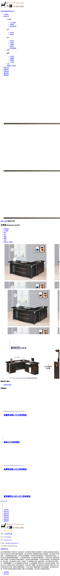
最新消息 (6, 73)
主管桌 (12, 42)
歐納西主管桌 (7, 384)
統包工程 (6, 67)
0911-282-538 (7, 540)
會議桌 (12, 44)
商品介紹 (6, 16)
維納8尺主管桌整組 (12, 442)
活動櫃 (12, 58)
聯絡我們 (6, 11)
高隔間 (12, 24)
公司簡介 (6, 14)
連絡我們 (6, 75)
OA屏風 (6, 230)
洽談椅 (12, 34)
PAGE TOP (4, 501)
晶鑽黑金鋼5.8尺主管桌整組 (15, 469)
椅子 (5, 232)
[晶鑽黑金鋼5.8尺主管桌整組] (14, 465)
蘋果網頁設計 (4, 549)
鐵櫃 (5, 238)
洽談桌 (12, 46)
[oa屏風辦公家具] (12, 7)
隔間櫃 (12, 60)
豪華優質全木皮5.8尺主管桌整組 (17, 496)
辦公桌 (12, 40)
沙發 (8, 63)
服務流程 (6, 69)
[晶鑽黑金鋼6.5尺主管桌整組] (14, 411)
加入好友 (6, 574)
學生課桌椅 (13, 48)
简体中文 (11, 11)
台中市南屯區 (8, 533)
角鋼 (8, 50)
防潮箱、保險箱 (11, 65)
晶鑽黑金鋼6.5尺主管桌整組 (15, 415)
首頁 (2, 221)
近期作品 (6, 71)
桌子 (5, 234)
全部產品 (6, 228)
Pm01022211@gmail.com (11, 543)
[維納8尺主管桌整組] (14, 438)
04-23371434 (7, 537)
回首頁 (2, 11)
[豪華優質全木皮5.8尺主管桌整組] (14, 492)
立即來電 (6, 572)
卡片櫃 (12, 62)
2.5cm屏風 (13, 22)
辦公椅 (12, 32)
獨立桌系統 (13, 26)
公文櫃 (12, 56)
